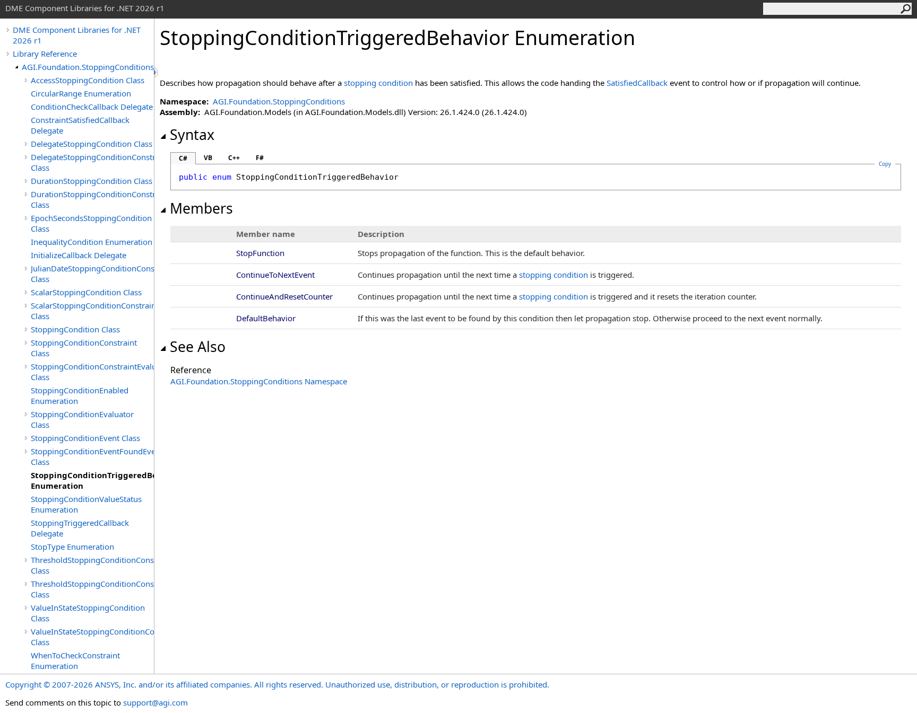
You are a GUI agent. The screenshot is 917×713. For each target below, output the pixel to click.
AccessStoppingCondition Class (87, 80)
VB (208, 157)
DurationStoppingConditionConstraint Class (92, 199)
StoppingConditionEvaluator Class (82, 419)
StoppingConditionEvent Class (85, 438)
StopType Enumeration (72, 546)
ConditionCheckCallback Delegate (92, 106)
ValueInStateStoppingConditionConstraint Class (92, 636)
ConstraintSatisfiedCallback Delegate (80, 125)
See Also (198, 346)
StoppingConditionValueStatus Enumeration (86, 504)
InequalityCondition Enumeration (91, 241)
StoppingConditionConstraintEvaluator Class (92, 371)
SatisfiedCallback (637, 82)
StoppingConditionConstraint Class (84, 347)
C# (183, 158)
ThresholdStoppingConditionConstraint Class (92, 565)
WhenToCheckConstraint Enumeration (75, 660)
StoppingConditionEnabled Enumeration (79, 395)
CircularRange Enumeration (81, 93)
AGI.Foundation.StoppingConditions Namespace (258, 381)
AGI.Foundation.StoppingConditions (88, 66)
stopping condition (378, 82)
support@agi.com (155, 702)
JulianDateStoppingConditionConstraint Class (92, 273)
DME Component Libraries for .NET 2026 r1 (77, 35)
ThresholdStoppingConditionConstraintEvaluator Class (92, 589)
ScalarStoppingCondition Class (86, 292)
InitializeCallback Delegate (78, 255)
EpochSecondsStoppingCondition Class (91, 223)
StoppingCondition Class (75, 329)
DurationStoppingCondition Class (91, 180)
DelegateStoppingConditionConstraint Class (92, 162)
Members (201, 208)
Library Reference (45, 53)
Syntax (192, 134)
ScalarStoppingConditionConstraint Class (92, 310)
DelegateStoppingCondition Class (91, 143)
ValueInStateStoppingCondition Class (88, 612)
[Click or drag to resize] (156, 72)
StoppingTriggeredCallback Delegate (80, 528)
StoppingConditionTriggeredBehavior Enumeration (92, 480)
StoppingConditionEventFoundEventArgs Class (92, 456)
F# (260, 157)
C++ (234, 157)
